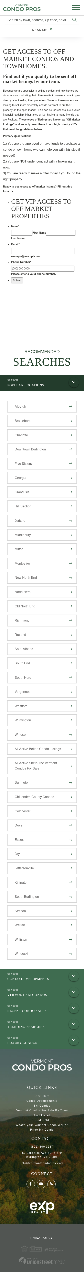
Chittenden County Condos (34, 797)
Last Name (17, 238)
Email (15, 244)
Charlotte (21, 435)
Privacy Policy (41, 1237)
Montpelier (22, 563)
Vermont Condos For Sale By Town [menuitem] (42, 1110)
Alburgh (20, 406)
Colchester (22, 811)
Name (15, 226)
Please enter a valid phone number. (33, 273)
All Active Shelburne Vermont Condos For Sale (36, 765)
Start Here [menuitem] (42, 1096)
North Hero (23, 592)
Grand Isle (22, 492)
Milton (19, 549)
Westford (21, 706)
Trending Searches (26, 1027)
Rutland (20, 635)
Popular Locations (25, 385)
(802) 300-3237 (42, 1146)
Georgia (20, 478)
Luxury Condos (22, 1043)
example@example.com (26, 256)
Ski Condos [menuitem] (42, 1105)
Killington (21, 882)
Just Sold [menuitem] (42, 1120)
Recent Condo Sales (26, 1011)
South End (22, 663)
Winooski (21, 953)
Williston (21, 939)
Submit (17, 280)
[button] (74, 20)
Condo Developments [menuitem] (42, 1100)
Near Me (39, 30)
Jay (17, 854)
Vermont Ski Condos (27, 995)
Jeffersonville (24, 868)
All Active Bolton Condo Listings (38, 749)
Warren (20, 925)
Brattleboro (23, 421)
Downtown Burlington (30, 449)
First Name (39, 232)
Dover (19, 825)
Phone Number (21, 262)
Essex (19, 839)
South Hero (23, 677)
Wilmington (23, 720)
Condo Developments (28, 979)
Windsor (21, 734)
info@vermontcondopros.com (42, 1163)
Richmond (22, 620)
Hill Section (23, 506)
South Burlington (27, 896)
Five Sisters (23, 463)
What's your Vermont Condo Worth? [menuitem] (42, 1124)
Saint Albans (24, 649)
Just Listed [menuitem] (42, 1115)
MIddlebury (23, 535)
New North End (26, 577)
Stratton (20, 911)
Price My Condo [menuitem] (42, 1129)
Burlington (22, 782)
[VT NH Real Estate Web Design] (42, 1260)
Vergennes (22, 691)
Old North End (25, 606)
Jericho (20, 520)
